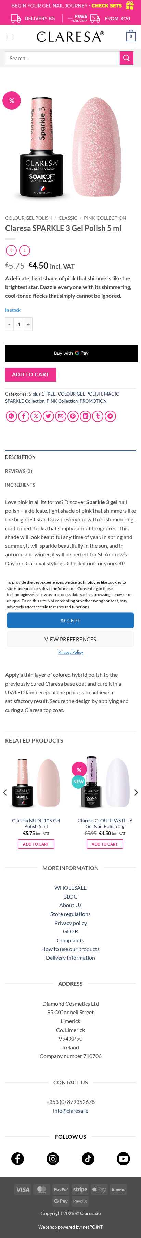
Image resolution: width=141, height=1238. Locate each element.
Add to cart (31, 374)
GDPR (70, 931)
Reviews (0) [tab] (18, 471)
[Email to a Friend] (60, 416)
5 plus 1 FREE (42, 394)
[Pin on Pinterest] (73, 416)
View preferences (70, 639)
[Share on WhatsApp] (11, 416)
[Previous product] (24, 250)
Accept (70, 620)
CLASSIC (68, 218)
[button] (9, 36)
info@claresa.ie (70, 1110)
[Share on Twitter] (48, 416)
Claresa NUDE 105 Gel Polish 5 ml (36, 823)
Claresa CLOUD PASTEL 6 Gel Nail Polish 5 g (105, 823)
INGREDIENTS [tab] (20, 485)
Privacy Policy (70, 652)
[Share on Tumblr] (97, 416)
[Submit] (126, 58)
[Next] (135, 806)
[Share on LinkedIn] (85, 416)
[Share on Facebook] (23, 416)
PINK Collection (105, 218)
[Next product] (11, 250)
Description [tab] (20, 457)
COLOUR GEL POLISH (28, 218)
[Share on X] (36, 416)
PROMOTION (93, 401)
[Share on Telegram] (110, 416)
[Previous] (5, 806)
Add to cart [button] (36, 844)
